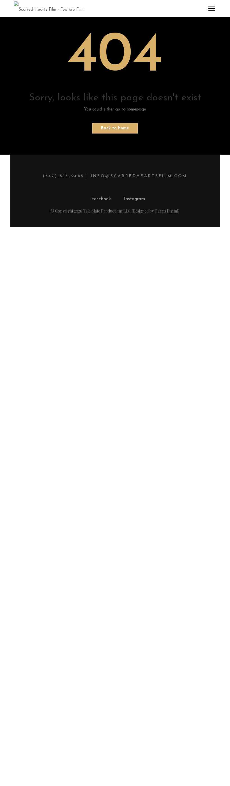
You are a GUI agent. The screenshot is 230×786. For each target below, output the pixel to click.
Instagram (134, 199)
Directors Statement (115, 627)
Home (115, 594)
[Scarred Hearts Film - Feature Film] (49, 8)
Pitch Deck (115, 610)
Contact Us (115, 643)
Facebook (101, 199)
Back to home (115, 128)
